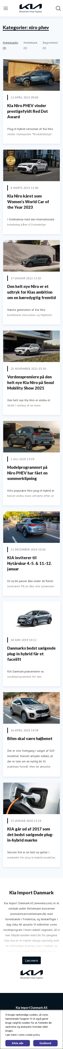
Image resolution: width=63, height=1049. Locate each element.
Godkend (45, 1043)
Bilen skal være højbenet (29, 738)
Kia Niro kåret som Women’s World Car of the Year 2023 (28, 202)
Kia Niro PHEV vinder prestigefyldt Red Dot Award (27, 111)
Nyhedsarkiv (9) (10, 45)
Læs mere (31, 960)
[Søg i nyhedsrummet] (58, 8)
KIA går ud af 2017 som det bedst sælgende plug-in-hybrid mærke (30, 834)
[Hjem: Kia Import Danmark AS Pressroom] (30, 8)
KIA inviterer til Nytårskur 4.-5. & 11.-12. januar (29, 563)
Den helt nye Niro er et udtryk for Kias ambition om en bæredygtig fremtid (31, 292)
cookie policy (32, 1034)
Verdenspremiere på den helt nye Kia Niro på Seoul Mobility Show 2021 (30, 382)
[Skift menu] (5, 8)
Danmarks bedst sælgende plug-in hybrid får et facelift (31, 654)
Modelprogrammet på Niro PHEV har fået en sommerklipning (27, 473)
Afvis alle (17, 1043)
